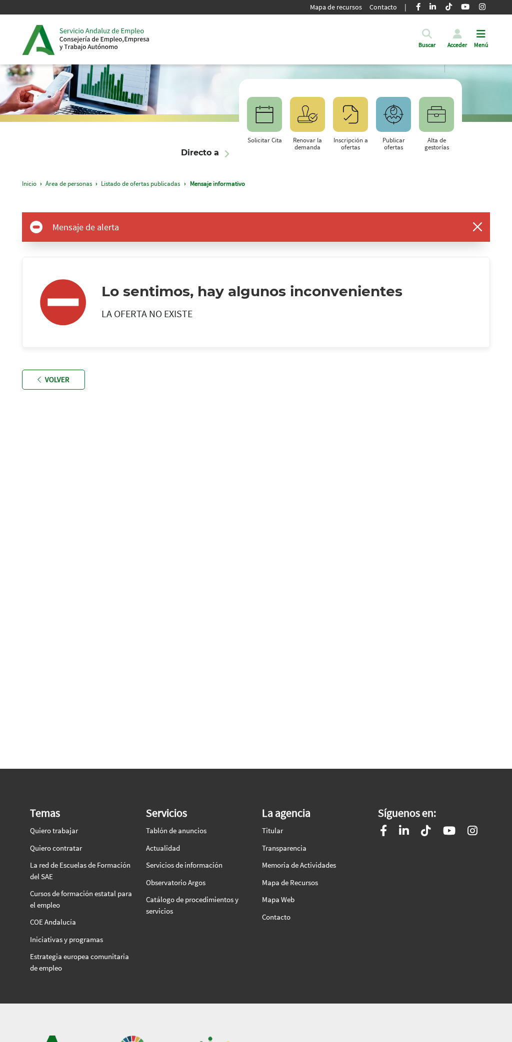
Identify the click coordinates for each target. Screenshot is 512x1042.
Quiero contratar (56, 848)
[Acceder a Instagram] (473, 832)
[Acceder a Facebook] (383, 832)
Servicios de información (184, 865)
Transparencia (284, 848)
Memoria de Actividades (299, 865)
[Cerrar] (477, 226)
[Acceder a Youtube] (449, 832)
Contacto (383, 6)
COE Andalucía (53, 922)
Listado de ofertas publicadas (140, 183)
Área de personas (69, 183)
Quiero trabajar (54, 830)
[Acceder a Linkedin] (404, 832)
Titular (272, 830)
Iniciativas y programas (66, 939)
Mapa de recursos (336, 6)
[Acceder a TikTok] (426, 832)
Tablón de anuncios (176, 830)
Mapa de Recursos (290, 882)
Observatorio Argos (176, 882)
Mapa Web (278, 899)
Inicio (105, 39)
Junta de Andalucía (38, 39)
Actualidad (163, 848)
